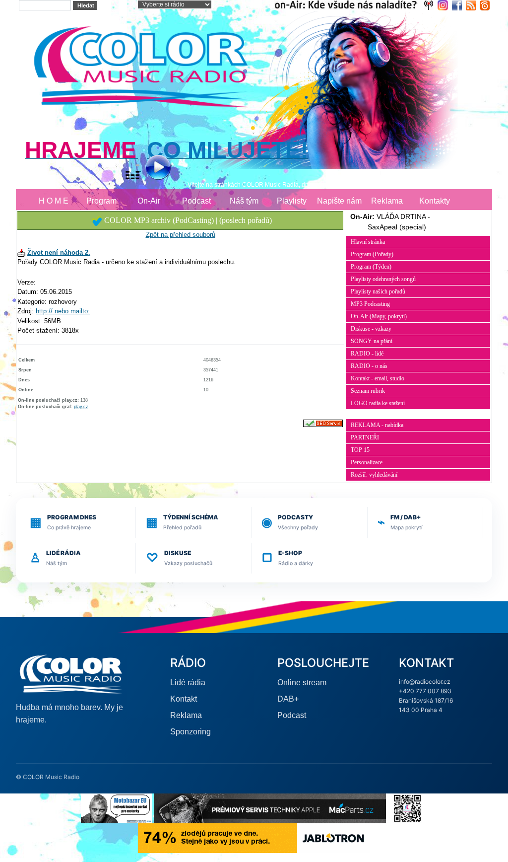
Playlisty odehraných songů (383, 279)
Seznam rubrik (368, 390)
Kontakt (183, 699)
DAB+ (288, 699)
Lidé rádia (187, 682)
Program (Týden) (371, 266)
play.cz (81, 406)
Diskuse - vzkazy (371, 328)
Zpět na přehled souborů (180, 234)
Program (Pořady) (372, 254)
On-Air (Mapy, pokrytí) (379, 316)
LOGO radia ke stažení (378, 403)
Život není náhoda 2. (58, 252)
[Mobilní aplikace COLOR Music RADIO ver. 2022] (407, 807)
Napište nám (339, 201)
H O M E (53, 201)
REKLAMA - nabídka (377, 425)
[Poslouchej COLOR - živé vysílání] (150, 168)
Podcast (196, 201)
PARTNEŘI (365, 437)
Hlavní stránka (368, 241)
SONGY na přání (371, 341)
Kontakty (434, 201)
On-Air (148, 201)
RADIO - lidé (367, 353)
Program (101, 201)
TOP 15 (360, 449)
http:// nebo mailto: (63, 311)
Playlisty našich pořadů (378, 291)
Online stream (301, 682)
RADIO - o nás (369, 365)
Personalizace (366, 462)
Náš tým (244, 201)
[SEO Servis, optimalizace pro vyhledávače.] (323, 423)
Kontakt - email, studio (377, 378)
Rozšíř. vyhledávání (374, 474)
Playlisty (292, 201)
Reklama (387, 201)
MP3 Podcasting (370, 303)
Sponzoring (190, 731)
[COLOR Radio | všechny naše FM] (356, 4)
